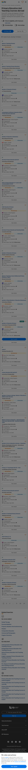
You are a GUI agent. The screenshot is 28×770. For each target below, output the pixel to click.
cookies (6, 757)
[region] (14, 761)
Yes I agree (14, 766)
